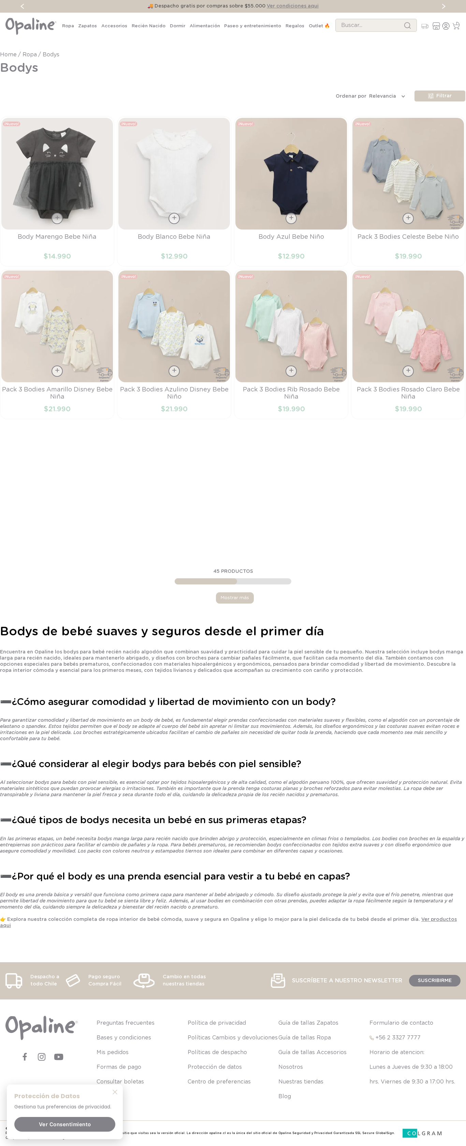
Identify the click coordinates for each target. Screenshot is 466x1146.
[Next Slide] (443, 6)
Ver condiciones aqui (293, 6)
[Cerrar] (115, 1091)
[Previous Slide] (22, 6)
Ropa (30, 54)
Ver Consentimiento (65, 1124)
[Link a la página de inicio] (9, 54)
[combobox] (376, 25)
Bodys (51, 54)
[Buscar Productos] (407, 25)
